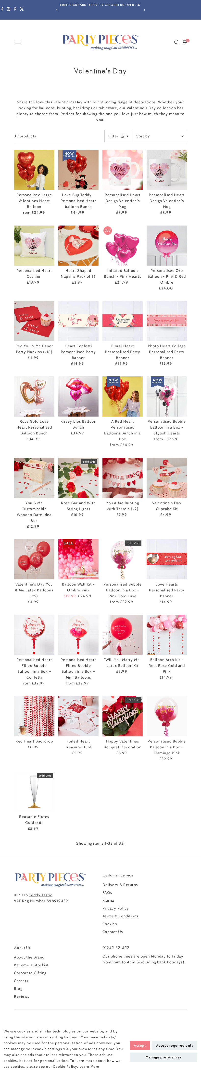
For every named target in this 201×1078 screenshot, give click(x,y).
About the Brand (29, 957)
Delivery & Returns (120, 885)
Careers (21, 981)
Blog (18, 988)
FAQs (107, 892)
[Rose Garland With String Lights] (78, 478)
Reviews (21, 996)
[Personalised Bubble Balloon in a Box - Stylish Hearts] (167, 396)
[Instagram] (8, 10)
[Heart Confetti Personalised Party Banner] (78, 321)
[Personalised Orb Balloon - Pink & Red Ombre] (167, 245)
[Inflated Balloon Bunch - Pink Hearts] (122, 245)
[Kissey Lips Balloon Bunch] (78, 396)
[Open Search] (176, 42)
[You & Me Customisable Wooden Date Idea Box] (34, 478)
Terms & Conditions (120, 916)
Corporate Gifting (30, 973)
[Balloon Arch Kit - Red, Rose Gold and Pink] (167, 635)
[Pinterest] (15, 10)
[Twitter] (22, 10)
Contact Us (112, 932)
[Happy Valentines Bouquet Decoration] (122, 716)
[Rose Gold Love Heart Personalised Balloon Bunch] (34, 396)
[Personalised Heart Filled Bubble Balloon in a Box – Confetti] (34, 635)
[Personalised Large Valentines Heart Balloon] (34, 170)
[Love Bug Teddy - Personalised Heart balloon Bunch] (78, 170)
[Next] (144, 9)
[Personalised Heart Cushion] (34, 245)
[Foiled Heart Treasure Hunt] (78, 716)
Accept (140, 1045)
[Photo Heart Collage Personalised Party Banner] (167, 321)
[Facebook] (2, 10)
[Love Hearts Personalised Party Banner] (167, 559)
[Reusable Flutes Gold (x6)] (34, 792)
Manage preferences (164, 1057)
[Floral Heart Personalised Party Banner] (122, 321)
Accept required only (174, 1045)
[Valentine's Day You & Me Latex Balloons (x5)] (34, 559)
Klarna (108, 900)
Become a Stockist (31, 965)
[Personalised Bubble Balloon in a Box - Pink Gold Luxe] (122, 559)
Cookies (109, 924)
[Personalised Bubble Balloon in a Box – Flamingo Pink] (167, 716)
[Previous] (56, 9)
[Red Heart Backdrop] (34, 716)
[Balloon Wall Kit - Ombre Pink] (78, 559)
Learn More (89, 1066)
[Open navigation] (18, 42)
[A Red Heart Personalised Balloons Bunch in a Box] (122, 396)
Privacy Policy (115, 908)
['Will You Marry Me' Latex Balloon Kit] (122, 635)
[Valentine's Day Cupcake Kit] (167, 478)
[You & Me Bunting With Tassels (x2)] (122, 478)
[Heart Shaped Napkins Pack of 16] (78, 245)
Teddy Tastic (40, 895)
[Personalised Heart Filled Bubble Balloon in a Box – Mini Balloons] (78, 635)
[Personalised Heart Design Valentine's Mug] (122, 170)
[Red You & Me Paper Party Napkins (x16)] (34, 321)
